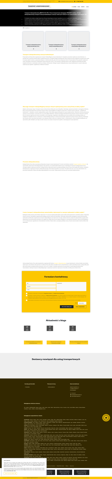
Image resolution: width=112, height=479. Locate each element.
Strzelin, (40, 419)
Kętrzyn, (55, 454)
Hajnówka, (42, 443)
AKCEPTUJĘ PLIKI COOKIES (10, 473)
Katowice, (70, 447)
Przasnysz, (33, 436)
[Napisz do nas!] (106, 417)
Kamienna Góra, (43, 421)
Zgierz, (57, 429)
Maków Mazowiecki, (50, 436)
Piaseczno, (83, 436)
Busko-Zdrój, (62, 452)
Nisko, (28, 442)
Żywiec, (59, 447)
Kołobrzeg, (65, 460)
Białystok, (30, 443)
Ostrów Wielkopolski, (64, 459)
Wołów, (52, 419)
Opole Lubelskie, (36, 426)
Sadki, (43, 407)
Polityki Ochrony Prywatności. (59, 293)
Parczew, (37, 425)
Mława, (64, 436)
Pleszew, (73, 459)
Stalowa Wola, (31, 442)
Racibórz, (51, 449)
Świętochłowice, (38, 449)
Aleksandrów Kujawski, (66, 422)
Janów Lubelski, (78, 425)
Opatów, (47, 452)
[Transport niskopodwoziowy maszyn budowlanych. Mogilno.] (56, 49)
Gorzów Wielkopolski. (76, 428)
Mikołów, (84, 449)
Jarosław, (50, 440)
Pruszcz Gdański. (37, 446)
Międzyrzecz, (71, 428)
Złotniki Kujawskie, (32, 407)
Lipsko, (83, 435)
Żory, (72, 449)
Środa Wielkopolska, (40, 457)
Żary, (32, 428)
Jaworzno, (55, 449)
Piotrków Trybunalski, (48, 429)
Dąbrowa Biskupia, (82, 407)
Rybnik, (49, 449)
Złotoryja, (31, 421)
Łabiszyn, (27, 407)
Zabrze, (73, 447)
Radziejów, (75, 422)
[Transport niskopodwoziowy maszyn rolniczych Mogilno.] (33, 49)
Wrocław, (31, 419)
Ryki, (29, 425)
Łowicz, (83, 429)
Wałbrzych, (76, 419)
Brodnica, (41, 422)
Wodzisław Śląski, (76, 449)
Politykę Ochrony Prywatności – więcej (38, 465)
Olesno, (59, 439)
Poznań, (31, 457)
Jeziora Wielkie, (72, 407)
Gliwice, (76, 447)
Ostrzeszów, (70, 459)
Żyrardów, (31, 435)
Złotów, (51, 457)
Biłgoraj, (61, 425)
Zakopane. (39, 433)
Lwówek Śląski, (51, 421)
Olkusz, (67, 432)
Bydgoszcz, (37, 422)
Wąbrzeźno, (60, 422)
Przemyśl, (57, 440)
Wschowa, (29, 428)
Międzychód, (80, 457)
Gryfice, (86, 460)
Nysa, (39, 439)
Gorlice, (52, 432)
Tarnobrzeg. (36, 442)
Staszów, (36, 452)
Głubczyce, (32, 439)
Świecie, (44, 423)
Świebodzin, (38, 428)
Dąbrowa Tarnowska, (83, 432)
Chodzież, (60, 457)
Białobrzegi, (26, 436)
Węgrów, (41, 435)
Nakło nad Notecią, (57, 407)
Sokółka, (33, 443)
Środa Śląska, (45, 419)
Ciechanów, (75, 436)
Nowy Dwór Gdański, (27, 446)
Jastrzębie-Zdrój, (44, 449)
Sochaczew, (35, 435)
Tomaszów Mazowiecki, (62, 429)
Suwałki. (79, 443)
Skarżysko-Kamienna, (73, 452)
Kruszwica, (65, 407)
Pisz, (69, 454)
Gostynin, (65, 435)
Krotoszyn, (58, 459)
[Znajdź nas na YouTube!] (87, 1)
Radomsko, (35, 429)
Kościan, (86, 457)
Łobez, (62, 460)
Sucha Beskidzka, (34, 433)
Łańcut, (69, 440)
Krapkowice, (56, 439)
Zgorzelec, (56, 421)
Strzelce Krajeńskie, (62, 428)
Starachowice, (67, 452)
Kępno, (55, 459)
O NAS (78, 6)
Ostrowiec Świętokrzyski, (81, 452)
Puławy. (40, 426)
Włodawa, (46, 425)
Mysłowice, (62, 447)
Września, (49, 459)
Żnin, (25, 407)
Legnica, (28, 421)
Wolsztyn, (57, 457)
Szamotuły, (35, 457)
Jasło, (44, 440)
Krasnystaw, (50, 425)
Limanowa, (56, 432)
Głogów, (25, 421)
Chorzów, (66, 447)
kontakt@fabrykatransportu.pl (66, 1)
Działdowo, (80, 454)
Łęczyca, (86, 429)
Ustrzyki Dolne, (32, 440)
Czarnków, (64, 457)
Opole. (68, 439)
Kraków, (37, 432)
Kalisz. (77, 459)
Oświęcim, (71, 432)
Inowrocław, (83, 422)
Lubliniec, (55, 447)
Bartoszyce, (59, 454)
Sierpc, (62, 435)
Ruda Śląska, (26, 449)
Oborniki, (47, 457)
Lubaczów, (54, 440)
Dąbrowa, (77, 407)
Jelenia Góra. (60, 421)
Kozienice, (86, 435)
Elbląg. (40, 456)
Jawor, (39, 421)
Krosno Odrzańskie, (48, 428)
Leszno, (83, 457)
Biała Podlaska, (32, 425)
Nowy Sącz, (60, 432)
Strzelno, (46, 407)
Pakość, (52, 407)
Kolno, (45, 443)
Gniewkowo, (26, 408)
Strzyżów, (78, 440)
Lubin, (83, 419)
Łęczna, (85, 425)
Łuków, (74, 425)
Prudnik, (42, 439)
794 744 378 (79, 1)
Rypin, (57, 422)
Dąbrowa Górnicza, (61, 449)
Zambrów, (63, 443)
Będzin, (69, 449)
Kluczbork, (51, 439)
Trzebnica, (49, 419)
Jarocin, (52, 459)
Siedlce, (51, 435)
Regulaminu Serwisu (48, 293)
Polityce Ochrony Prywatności (51, 295)
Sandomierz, (41, 452)
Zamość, (71, 425)
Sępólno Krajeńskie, (39, 423)
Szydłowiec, (72, 435)
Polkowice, (80, 419)
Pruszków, (79, 436)
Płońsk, (61, 436)
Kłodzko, (67, 419)
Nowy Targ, (29, 433)
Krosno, (41, 440)
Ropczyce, (85, 440)
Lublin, (25, 426)
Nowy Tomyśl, (75, 457)
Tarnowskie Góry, (51, 447)
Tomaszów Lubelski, (66, 425)
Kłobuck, (83, 447)
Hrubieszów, (55, 425)
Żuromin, (55, 436)
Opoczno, (39, 429)
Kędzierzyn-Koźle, (47, 439)
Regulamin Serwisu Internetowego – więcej (9, 466)
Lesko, (36, 440)
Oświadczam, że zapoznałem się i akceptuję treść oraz (46, 293)
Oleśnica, (34, 419)
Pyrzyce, (48, 460)
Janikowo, (33, 408)
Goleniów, (82, 460)
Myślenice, (41, 432)
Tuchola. (47, 423)
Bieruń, (25, 450)
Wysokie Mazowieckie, (58, 443)
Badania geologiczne (51, 387)
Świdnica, (64, 419)
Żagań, (35, 428)
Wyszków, (30, 436)
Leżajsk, (72, 440)
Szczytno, (35, 454)
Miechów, (34, 432)
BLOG (87, 6)
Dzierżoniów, (72, 419)
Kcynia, (68, 407)
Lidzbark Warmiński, (50, 454)
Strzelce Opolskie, (64, 439)
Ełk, (77, 454)
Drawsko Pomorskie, (57, 460)
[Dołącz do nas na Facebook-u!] (85, 1)
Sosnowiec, (81, 449)
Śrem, (45, 457)
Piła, (67, 457)
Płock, (60, 435)
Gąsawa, (30, 408)
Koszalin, (75, 460)
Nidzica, (41, 454)
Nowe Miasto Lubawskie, (28, 456)
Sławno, (72, 460)
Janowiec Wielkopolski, (39, 408)
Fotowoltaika (27, 387)
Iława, (34, 456)
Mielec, (25, 442)
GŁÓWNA (74, 6)
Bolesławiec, (36, 421)
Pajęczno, (70, 429)
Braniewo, (36, 456)
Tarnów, (25, 433)
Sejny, (77, 443)
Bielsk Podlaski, (37, 443)
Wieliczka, (49, 432)
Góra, (85, 419)
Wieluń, (80, 429)
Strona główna (26, 27)
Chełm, (58, 425)
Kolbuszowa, (66, 440)
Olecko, (72, 454)
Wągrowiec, (70, 457)
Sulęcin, (57, 428)
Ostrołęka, (44, 436)
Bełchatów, (43, 429)
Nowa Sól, (42, 428)
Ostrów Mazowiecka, (39, 436)
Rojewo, (40, 407)
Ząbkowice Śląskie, (59, 419)
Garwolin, (57, 435)
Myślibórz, (52, 460)
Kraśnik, (31, 426)
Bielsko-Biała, (29, 447)
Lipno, (72, 422)
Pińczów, (44, 452)
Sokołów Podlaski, (46, 435)
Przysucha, (76, 435)
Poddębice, (74, 429)
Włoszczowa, (33, 452)
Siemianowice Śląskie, (32, 449)
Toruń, (34, 422)
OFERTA (82, 6)
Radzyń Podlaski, (41, 425)
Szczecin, (79, 460)
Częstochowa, (37, 447)
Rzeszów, (81, 440)
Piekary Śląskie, (42, 447)
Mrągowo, (44, 454)
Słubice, (67, 428)
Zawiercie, (66, 449)
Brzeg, (29, 439)
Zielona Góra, (53, 428)
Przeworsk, (61, 440)
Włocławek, (79, 422)
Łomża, (48, 443)
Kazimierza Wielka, (56, 452)
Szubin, (49, 407)
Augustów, (67, 443)
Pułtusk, (58, 436)
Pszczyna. (30, 450)
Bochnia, (31, 432)
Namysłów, (36, 439)
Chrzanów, (64, 432)
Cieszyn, (33, 447)
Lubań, (48, 421)
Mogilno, (25, 423)
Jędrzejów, (51, 452)
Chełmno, (44, 422)
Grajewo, (71, 443)
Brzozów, (46, 440)
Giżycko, (75, 454)
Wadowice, (75, 432)
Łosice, (54, 435)
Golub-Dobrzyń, (49, 422)
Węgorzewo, (63, 454)
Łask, (67, 429)
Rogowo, (37, 407)
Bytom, (47, 447)
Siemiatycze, (52, 443)
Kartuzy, (32, 446)
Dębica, (75, 440)
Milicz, (55, 419)
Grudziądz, (54, 422)
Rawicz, (54, 457)
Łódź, (28, 429)
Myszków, (79, 447)
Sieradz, (77, 429)
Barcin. (44, 408)
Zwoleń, (68, 435)
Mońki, (74, 443)
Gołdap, (67, 454)
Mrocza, (61, 407)
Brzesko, (78, 432)
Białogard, (69, 460)
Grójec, (39, 435)
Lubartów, (28, 426)
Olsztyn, (38, 454)
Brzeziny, (53, 429)
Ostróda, (83, 454)
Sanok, (39, 440)
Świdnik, (82, 425)
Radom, (80, 435)
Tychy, (28, 450)
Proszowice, (45, 432)
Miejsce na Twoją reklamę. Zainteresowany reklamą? (47, 472)
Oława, (38, 419)
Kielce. (28, 453)
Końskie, (25, 453)
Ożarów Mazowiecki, (69, 436)
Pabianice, (31, 429)
